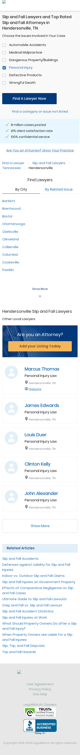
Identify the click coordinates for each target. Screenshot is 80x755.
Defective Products (25, 75)
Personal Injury (20, 67)
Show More (40, 525)
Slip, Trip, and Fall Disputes (23, 645)
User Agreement (40, 684)
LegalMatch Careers (40, 704)
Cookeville (10, 262)
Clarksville (10, 231)
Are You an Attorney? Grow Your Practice (40, 150)
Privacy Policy (40, 689)
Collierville (10, 247)
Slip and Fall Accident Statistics (28, 611)
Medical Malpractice (25, 52)
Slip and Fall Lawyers (48, 163)
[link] (40, 676)
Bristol (7, 216)
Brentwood (11, 208)
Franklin (8, 269)
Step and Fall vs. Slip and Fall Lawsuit (32, 605)
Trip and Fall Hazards (19, 651)
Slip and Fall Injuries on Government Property (38, 582)
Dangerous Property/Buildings (33, 60)
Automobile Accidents (27, 44)
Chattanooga (13, 223)
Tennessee (11, 167)
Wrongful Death (22, 82)
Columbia (10, 254)
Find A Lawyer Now (29, 98)
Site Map (40, 694)
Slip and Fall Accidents (20, 558)
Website (35, 389)
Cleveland (10, 239)
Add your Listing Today (40, 346)
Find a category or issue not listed (40, 111)
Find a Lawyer (13, 163)
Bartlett (8, 201)
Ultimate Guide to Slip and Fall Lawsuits (34, 599)
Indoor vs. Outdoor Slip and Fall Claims (33, 575)
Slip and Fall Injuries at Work (24, 617)
